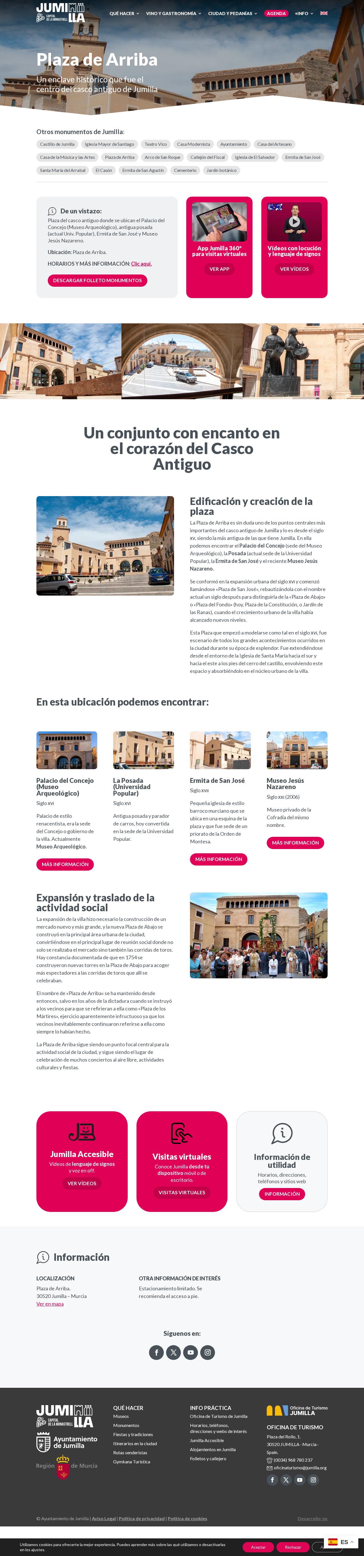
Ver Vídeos (294, 269)
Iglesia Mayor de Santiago (109, 144)
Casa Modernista (193, 144)
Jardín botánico (222, 170)
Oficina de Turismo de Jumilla (218, 1416)
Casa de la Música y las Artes (67, 157)
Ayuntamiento (233, 144)
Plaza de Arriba (120, 157)
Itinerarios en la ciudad (135, 1443)
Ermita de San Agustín (143, 170)
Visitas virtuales (182, 1192)
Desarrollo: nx (313, 1518)
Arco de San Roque (162, 157)
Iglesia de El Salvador (255, 157)
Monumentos (126, 1425)
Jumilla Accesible (207, 1440)
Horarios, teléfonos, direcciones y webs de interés (218, 1428)
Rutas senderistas (130, 1452)
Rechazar (293, 1547)
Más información (65, 864)
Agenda (276, 13)
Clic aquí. (141, 264)
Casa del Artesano (274, 144)
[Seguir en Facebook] (156, 1352)
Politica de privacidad (142, 1518)
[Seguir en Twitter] (286, 1480)
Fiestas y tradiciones (133, 1434)
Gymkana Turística (131, 1461)
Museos (121, 1416)
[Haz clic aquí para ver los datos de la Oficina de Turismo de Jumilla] (298, 1411)
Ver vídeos (82, 1183)
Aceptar (258, 1547)
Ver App (219, 269)
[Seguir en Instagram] (207, 1352)
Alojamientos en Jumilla (213, 1449)
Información (282, 1194)
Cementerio (185, 170)
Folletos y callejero (208, 1458)
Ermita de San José (302, 157)
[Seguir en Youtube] (190, 1352)
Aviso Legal (104, 1518)
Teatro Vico (155, 144)
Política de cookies (187, 1518)
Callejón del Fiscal (208, 157)
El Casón (104, 170)
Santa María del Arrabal (62, 170)
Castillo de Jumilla (57, 144)
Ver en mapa (50, 1304)
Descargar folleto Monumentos (97, 280)
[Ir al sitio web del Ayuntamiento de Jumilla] (66, 1450)
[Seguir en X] (173, 1352)
